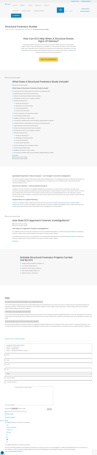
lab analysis (72, 231)
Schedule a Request (86, 1)
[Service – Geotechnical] (48, 349)
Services (12, 29)
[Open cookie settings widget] (2, 452)
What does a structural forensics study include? (17, 311)
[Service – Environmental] (48, 347)
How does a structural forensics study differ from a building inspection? (23, 302)
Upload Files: (8, 408)
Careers (16, 15)
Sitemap (9, 432)
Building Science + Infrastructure (24, 29)
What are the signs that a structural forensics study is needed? (21, 321)
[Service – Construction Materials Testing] (48, 350)
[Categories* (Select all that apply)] (48, 345)
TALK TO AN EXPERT (48, 59)
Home (6, 29)
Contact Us (9, 430)
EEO (8, 425)
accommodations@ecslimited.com (14, 451)
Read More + (15, 155)
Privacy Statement (11, 427)
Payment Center (75, 1)
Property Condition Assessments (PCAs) (58, 202)
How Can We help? (10, 405)
